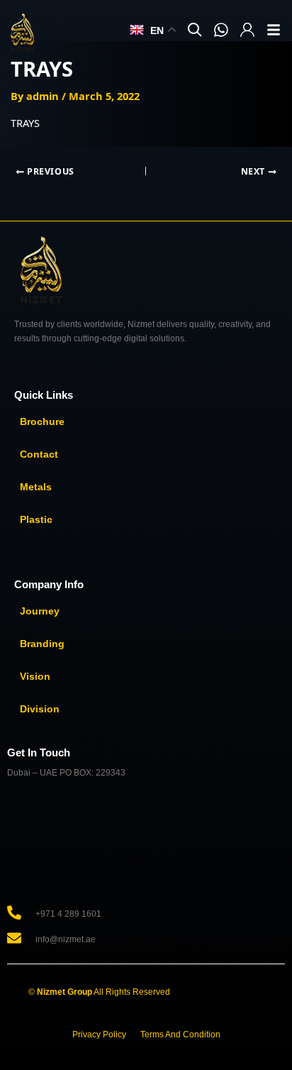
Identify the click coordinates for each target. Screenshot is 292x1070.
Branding (42, 643)
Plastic (36, 519)
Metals (36, 486)
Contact (39, 454)
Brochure (42, 421)
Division (40, 709)
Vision (35, 676)
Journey (40, 611)
